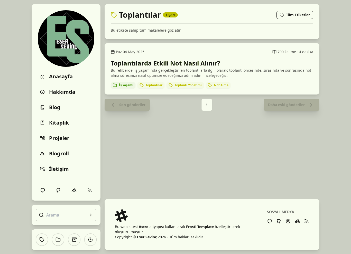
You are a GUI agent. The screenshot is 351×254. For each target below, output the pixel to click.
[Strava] (297, 221)
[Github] (278, 221)
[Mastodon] (269, 221)
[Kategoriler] (58, 239)
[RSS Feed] (306, 221)
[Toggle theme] (90, 239)
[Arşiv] (74, 239)
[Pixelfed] (288, 221)
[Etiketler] (42, 239)
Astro (144, 226)
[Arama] (90, 215)
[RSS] (90, 190)
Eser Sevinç (147, 236)
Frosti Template (200, 226)
